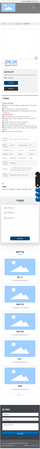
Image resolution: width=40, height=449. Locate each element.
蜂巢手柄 (20, 304)
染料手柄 (20, 331)
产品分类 (10, 24)
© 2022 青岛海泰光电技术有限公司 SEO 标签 (15, 443)
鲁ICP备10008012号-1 (8, 445)
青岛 (37, 445)
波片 (20, 359)
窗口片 (20, 277)
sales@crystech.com (32, 1)
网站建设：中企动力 (29, 445)
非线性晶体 (18, 24)
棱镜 (20, 386)
